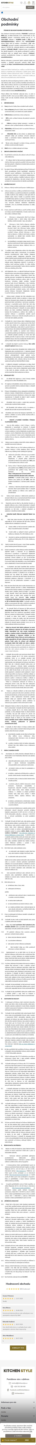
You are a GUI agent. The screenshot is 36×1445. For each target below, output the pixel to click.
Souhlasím (19, 1436)
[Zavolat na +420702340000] (21, 2)
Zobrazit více (18, 1348)
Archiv (3, 1412)
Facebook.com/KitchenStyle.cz (19, 1390)
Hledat (30, 7)
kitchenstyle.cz (19, 1393)
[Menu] (33, 2)
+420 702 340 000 (19, 1387)
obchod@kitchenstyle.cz (19, 1383)
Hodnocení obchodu (18, 1284)
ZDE (30, 1431)
